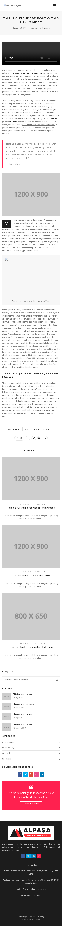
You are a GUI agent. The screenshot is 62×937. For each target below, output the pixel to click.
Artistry (27, 429)
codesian (35, 28)
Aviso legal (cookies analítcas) (31, 917)
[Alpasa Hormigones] (13, 6)
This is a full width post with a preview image (31, 507)
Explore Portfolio (31, 803)
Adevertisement (9, 742)
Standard (46, 28)
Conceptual (48, 429)
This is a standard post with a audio (31, 575)
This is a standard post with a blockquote (31, 647)
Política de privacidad (31, 920)
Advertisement (14, 429)
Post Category (8, 748)
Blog (36, 429)
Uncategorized (8, 759)
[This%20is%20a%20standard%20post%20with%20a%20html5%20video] (28, 438)
